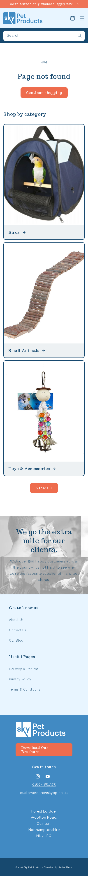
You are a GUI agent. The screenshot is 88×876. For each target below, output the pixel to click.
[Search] (80, 36)
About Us (16, 620)
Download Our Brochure (34, 749)
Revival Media (65, 867)
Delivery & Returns (24, 669)
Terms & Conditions (24, 689)
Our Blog (16, 640)
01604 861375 (44, 784)
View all (44, 488)
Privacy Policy (20, 679)
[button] (82, 18)
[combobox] (44, 36)
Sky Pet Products (33, 867)
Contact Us (17, 630)
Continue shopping (44, 92)
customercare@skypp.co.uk (44, 793)
